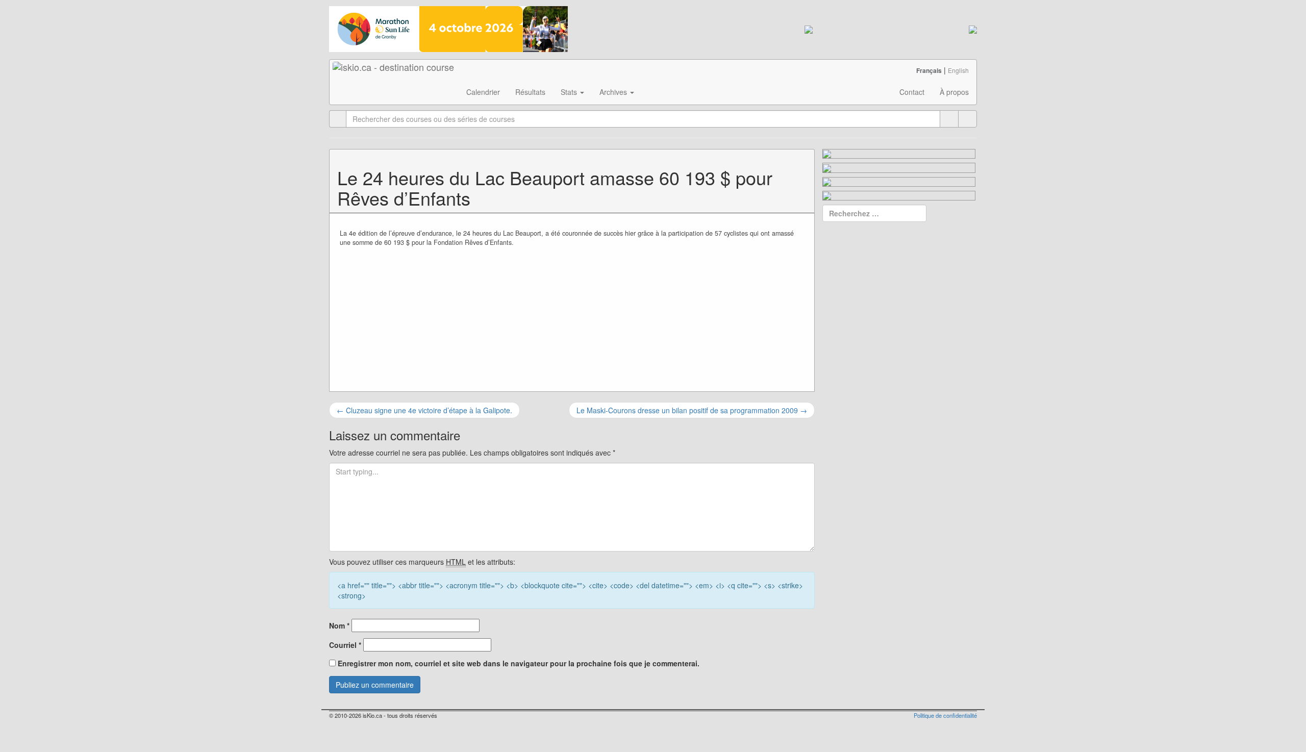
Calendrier (483, 92)
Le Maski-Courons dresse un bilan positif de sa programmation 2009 (691, 410)
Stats (570, 92)
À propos (954, 92)
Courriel (345, 645)
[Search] (967, 119)
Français (929, 70)
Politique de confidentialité (945, 715)
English (958, 70)
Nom (339, 625)
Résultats (530, 92)
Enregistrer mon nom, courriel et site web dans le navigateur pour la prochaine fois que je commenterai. (518, 663)
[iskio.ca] (394, 72)
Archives (614, 92)
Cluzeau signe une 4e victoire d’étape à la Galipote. (424, 410)
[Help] (949, 119)
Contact (911, 92)
